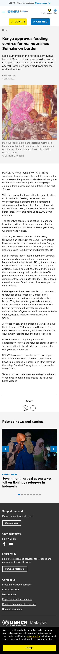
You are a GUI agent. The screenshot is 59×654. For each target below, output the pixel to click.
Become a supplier (12, 609)
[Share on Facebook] (33, 408)
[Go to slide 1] (19, 495)
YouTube (11, 544)
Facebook (4, 544)
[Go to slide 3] (25, 495)
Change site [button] (41, 2)
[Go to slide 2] (22, 495)
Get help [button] (41, 22)
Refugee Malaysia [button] (16, 569)
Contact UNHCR (10, 589)
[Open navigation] (3, 11)
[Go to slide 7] (37, 495)
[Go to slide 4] (28, 495)
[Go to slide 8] (40, 495)
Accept (29, 647)
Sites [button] (55, 13)
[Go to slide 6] (34, 495)
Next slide (53, 449)
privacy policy (33, 636)
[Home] (17, 11)
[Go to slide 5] (31, 495)
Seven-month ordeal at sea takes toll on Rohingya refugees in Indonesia (27, 482)
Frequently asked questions (16, 584)
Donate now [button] (11, 523)
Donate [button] (49, 13)
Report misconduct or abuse (17, 599)
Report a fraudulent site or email (19, 604)
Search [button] (43, 13)
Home (5, 30)
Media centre (9, 594)
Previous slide (5, 449)
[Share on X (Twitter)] (25, 408)
